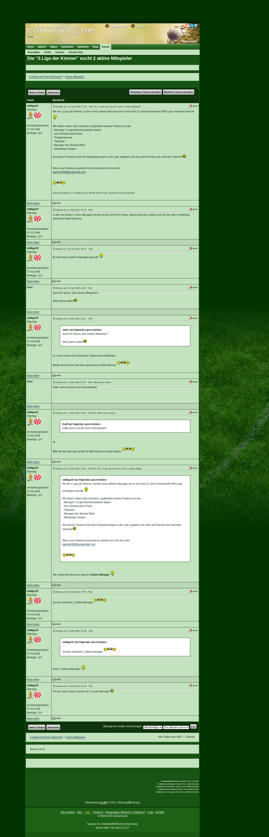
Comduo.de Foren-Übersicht (45, 76)
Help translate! (189, 41)
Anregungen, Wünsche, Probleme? (125, 812)
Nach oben (33, 203)
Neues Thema (36, 92)
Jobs (79, 812)
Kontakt (160, 812)
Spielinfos (83, 46)
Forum (105, 46)
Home (30, 46)
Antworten (53, 92)
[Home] (54, 30)
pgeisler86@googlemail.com (69, 172)
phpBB (103, 802)
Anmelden (34, 52)
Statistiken (67, 46)
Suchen (59, 52)
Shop (95, 46)
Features (98, 812)
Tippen (54, 46)
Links (150, 812)
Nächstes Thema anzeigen (178, 92)
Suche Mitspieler (74, 76)
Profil (47, 52)
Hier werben (68, 812)
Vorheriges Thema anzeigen (145, 92)
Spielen (41, 46)
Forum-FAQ (76, 52)
